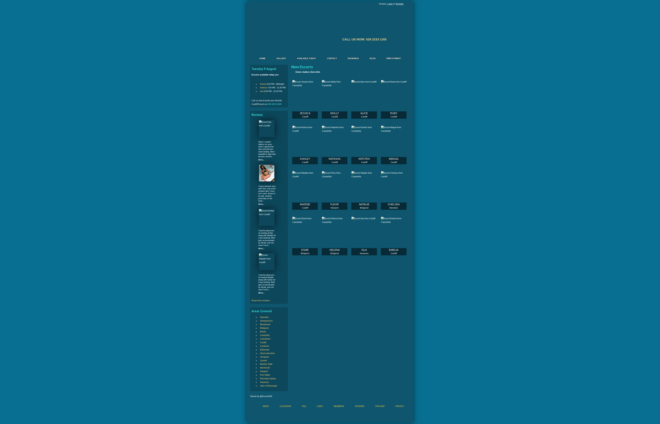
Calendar (285, 406)
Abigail (394, 158)
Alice (364, 113)
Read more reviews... (261, 300)
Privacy (399, 406)
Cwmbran (264, 346)
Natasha (334, 158)
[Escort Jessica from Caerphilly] (305, 99)
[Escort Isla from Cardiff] (266, 128)
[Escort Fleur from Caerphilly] (266, 173)
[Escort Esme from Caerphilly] (305, 236)
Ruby (393, 113)
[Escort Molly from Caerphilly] (334, 99)
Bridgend (264, 328)
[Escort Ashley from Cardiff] (266, 217)
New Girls (315, 72)
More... (261, 160)
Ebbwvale (264, 350)
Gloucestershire (267, 353)
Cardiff (263, 342)
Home (262, 58)
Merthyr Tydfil (266, 364)
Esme (305, 249)
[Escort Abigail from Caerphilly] (394, 145)
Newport (264, 371)
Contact (332, 58)
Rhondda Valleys (268, 378)
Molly (334, 113)
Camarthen (265, 339)
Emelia (393, 249)
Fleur (334, 204)
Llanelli (263, 360)
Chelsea (394, 204)
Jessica (305, 113)
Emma (263, 84)
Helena (263, 87)
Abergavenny (266, 321)
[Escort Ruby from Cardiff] (394, 99)
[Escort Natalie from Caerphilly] (364, 190)
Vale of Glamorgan (268, 386)
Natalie (364, 204)
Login (390, 4)
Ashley (305, 158)
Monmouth (265, 368)
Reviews (359, 406)
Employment (393, 58)
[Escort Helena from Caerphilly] (334, 236)
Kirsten (364, 158)
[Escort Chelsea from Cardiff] (394, 190)
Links (320, 406)
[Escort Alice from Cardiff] (364, 99)
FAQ (304, 406)
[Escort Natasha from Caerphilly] (334, 145)
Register (400, 4)
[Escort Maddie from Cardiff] (266, 261)
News (266, 406)
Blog (373, 58)
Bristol (263, 331)
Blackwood (265, 324)
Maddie (305, 204)
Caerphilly (265, 335)
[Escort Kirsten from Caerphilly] (364, 145)
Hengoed (264, 357)
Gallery (281, 58)
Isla (261, 91)
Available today (306, 58)
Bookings (353, 58)
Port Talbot (265, 375)
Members (339, 406)
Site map (380, 406)
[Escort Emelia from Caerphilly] (394, 236)
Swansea (264, 382)
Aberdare (264, 317)
